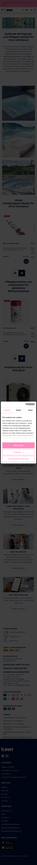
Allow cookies (18, 445)
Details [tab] (18, 410)
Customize (17, 452)
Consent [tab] (7, 410)
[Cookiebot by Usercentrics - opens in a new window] (26, 404)
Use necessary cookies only (18, 459)
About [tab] (30, 410)
